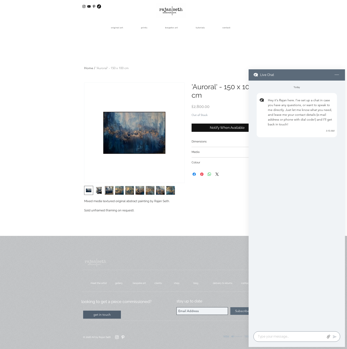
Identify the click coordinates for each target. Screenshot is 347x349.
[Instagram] (116, 337)
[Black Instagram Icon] (84, 6)
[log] (297, 205)
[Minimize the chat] (337, 75)
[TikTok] (99, 6)
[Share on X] (217, 174)
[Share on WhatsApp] (209, 174)
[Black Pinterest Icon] (94, 6)
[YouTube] (89, 6)
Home (88, 68)
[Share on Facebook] (194, 174)
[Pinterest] (122, 337)
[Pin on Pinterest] (201, 174)
